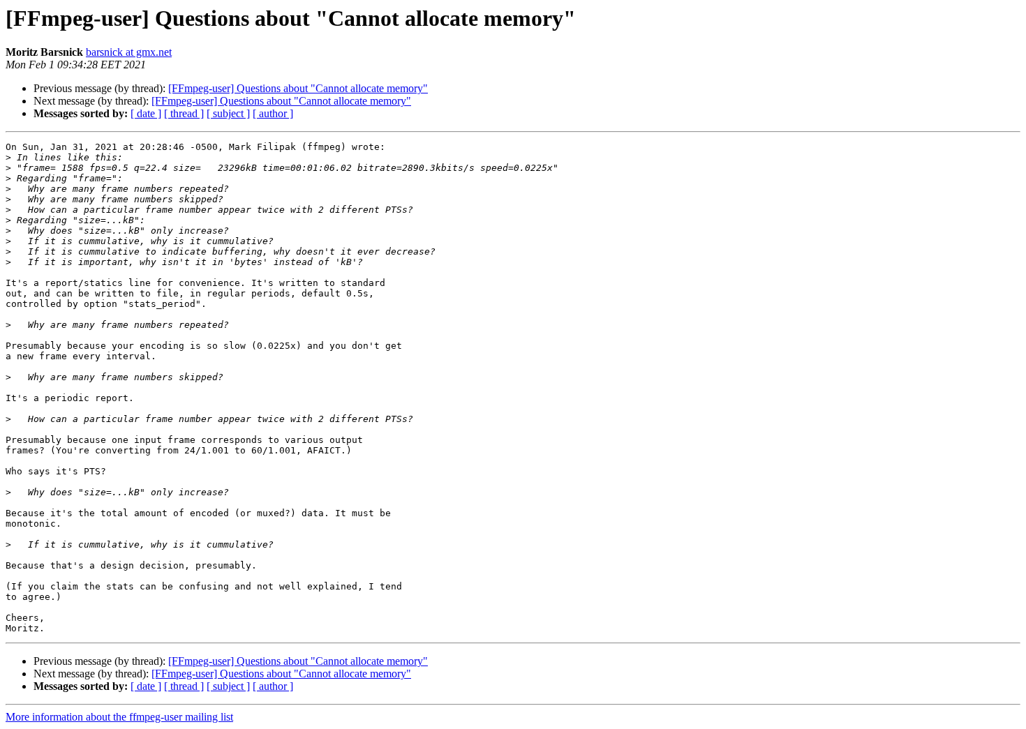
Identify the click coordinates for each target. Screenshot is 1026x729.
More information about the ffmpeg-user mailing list (119, 717)
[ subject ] (228, 113)
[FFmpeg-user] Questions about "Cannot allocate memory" (298, 88)
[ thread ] (184, 113)
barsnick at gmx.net (129, 52)
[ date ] (146, 113)
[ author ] (273, 113)
